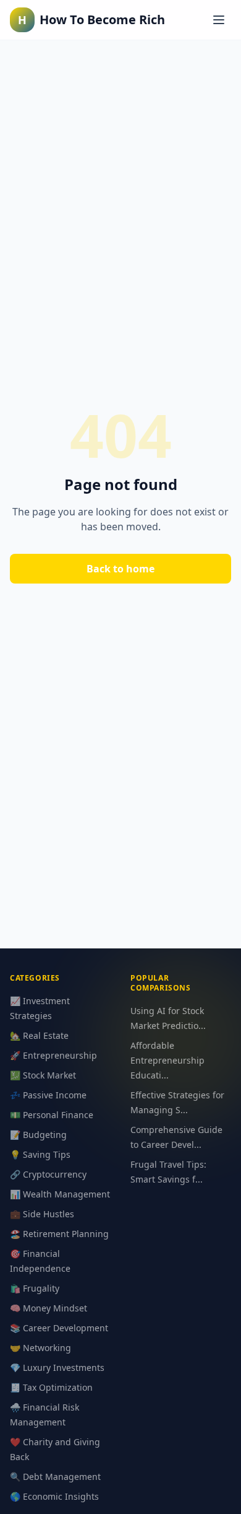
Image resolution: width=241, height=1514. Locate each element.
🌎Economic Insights (54, 1496)
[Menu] (218, 19)
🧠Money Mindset (48, 1308)
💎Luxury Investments (57, 1367)
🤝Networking (40, 1348)
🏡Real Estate (39, 1035)
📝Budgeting (38, 1134)
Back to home (120, 568)
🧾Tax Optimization (51, 1387)
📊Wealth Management (60, 1194)
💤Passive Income (48, 1095)
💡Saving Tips (40, 1154)
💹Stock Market (43, 1075)
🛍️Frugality (34, 1288)
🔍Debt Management (55, 1476)
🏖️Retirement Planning (59, 1234)
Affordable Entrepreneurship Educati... (167, 1060)
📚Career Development (59, 1328)
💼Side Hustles (42, 1214)
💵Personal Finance (51, 1115)
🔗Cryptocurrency (48, 1174)
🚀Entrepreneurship (53, 1055)
